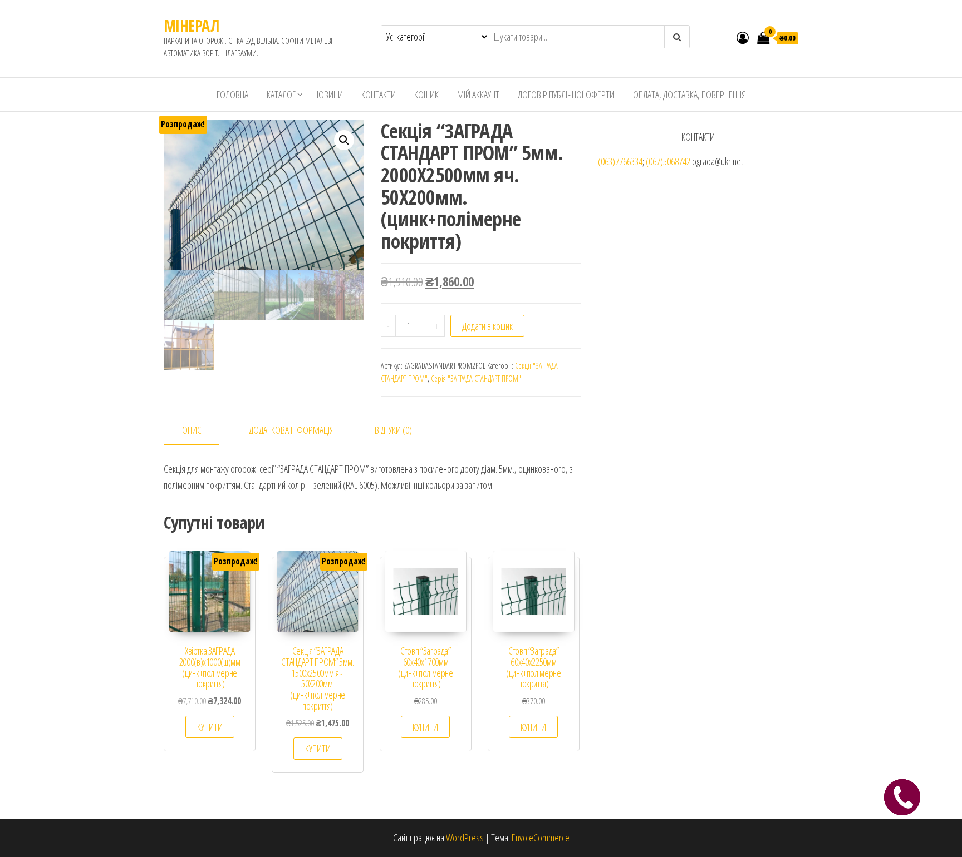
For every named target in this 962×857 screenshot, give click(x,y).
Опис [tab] (192, 430)
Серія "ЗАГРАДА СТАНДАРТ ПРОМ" (476, 378)
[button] (344, 140)
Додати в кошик (487, 326)
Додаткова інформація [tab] (291, 430)
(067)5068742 (668, 161)
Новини (328, 94)
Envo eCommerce (541, 837)
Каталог (281, 94)
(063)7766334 (620, 161)
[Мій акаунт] (743, 37)
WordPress (465, 837)
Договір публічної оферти (566, 94)
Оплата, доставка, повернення (689, 94)
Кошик (426, 94)
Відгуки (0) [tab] (393, 430)
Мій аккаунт (478, 94)
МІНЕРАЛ (191, 25)
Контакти (378, 94)
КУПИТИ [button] (210, 727)
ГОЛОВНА (232, 94)
